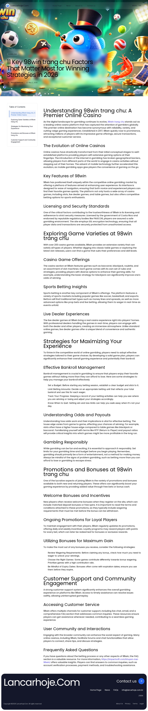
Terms (135, 704)
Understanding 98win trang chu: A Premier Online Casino (23, 114)
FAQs (115, 690)
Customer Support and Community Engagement (23, 141)
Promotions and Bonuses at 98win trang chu (23, 134)
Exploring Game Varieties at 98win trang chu (23, 121)
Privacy (127, 704)
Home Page (95, 690)
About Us (119, 704)
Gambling (12, 54)
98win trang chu (116, 121)
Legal (142, 704)
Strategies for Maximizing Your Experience (22, 127)
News (107, 690)
